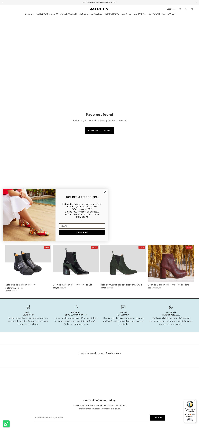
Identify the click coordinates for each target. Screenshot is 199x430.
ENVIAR (158, 417)
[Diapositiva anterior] (9, 264)
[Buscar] (180, 9)
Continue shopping (99, 131)
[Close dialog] (104, 192)
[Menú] (194, 401)
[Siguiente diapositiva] (47, 264)
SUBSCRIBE (82, 232)
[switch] (190, 419)
